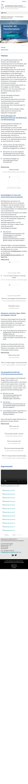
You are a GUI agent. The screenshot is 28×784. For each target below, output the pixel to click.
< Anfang (6, 535)
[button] (4, 12)
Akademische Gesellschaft (7, 16)
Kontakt (14, 567)
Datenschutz (14, 566)
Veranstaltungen (19, 16)
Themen (3, 47)
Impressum (14, 564)
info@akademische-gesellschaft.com (11, 552)
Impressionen (11, 35)
